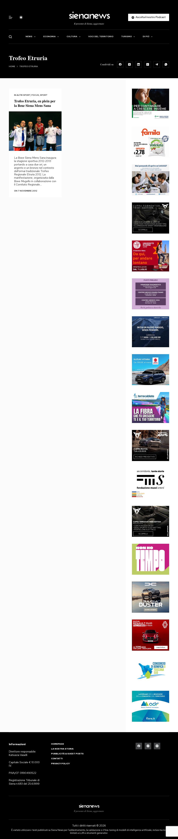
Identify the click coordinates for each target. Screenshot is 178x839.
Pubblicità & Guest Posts (67, 753)
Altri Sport (23, 95)
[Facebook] (120, 64)
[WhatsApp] (166, 64)
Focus (35, 95)
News (29, 36)
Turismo (126, 36)
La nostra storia (62, 749)
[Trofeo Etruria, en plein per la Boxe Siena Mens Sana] (35, 131)
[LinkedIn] (138, 64)
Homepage (57, 744)
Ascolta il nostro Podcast (151, 17)
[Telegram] (156, 64)
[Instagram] (148, 746)
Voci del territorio (100, 36)
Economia (49, 36)
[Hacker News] (147, 64)
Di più (146, 36)
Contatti (57, 758)
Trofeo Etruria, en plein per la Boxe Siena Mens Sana (34, 103)
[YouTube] (157, 746)
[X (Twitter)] (129, 64)
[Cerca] (10, 36)
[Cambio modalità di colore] (21, 17)
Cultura (72, 36)
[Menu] (10, 17)
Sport (43, 95)
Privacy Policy (60, 763)
